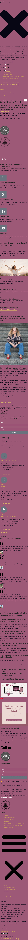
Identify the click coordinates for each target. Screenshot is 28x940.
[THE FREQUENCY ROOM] (4, 456)
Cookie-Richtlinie (7, 91)
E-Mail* (2, 772)
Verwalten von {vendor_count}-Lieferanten (13, 76)
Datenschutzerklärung (8, 93)
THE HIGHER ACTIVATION (8, 515)
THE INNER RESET (3, 486)
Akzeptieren (5, 82)
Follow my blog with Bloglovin (8, 931)
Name (1, 422)
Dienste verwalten (7, 74)
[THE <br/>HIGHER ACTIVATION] (4, 509)
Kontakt (6, 815)
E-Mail (1, 427)
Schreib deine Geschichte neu (9, 307)
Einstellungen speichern (9, 87)
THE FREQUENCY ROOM (9, 461)
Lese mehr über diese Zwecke (10, 78)
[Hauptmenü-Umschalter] (25, 100)
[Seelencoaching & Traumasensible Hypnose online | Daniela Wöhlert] (2, 1)
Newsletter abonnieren (9, 817)
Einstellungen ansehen (9, 84)
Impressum (6, 95)
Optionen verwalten (8, 72)
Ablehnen (15, 82)
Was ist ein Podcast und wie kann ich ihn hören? (15, 823)
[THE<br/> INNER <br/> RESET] (4, 480)
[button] (14, 24)
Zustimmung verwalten (9, 938)
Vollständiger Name (5, 767)
